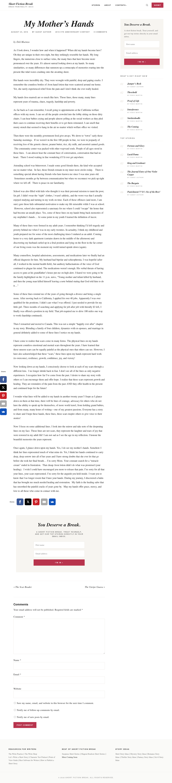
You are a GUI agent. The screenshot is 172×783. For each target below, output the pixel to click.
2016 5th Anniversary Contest (72, 32)
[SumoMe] (52, 502)
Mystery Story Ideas (138, 754)
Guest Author (43, 32)
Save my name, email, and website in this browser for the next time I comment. (55, 703)
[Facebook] (20, 502)
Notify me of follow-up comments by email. (38, 710)
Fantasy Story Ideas (145, 757)
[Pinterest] (36, 502)
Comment (19, 616)
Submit (157, 5)
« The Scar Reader (22, 586)
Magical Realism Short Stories (93, 754)
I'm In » (59, 562)
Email (17, 674)
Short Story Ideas (122, 754)
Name (17, 660)
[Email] (44, 502)
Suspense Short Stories (71, 754)
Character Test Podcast (38, 757)
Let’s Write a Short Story (18, 757)
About (107, 5)
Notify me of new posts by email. (33, 717)
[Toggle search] (147, 5)
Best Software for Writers (29, 760)
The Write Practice (16, 754)
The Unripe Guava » (95, 586)
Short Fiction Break (21, 4)
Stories (96, 5)
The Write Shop (31, 754)
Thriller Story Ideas (128, 757)
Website (17, 688)
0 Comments (100, 32)
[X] (28, 502)
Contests (120, 5)
